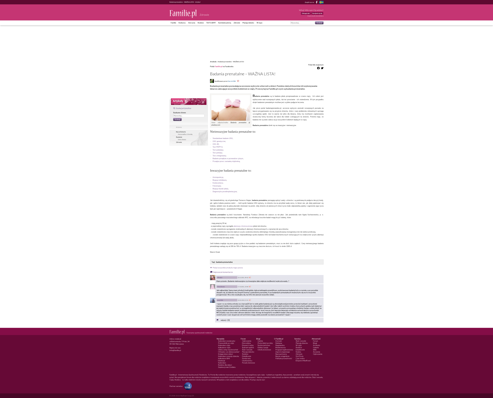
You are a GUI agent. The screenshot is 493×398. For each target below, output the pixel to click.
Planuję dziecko (248, 23)
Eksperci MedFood (303, 360)
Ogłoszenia (246, 341)
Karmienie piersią (224, 23)
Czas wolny (300, 358)
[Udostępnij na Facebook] (318, 68)
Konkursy (182, 23)
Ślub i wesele (247, 350)
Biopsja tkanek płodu (220, 189)
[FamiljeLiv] (321, 2)
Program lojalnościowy (284, 350)
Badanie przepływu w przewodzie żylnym (228, 158)
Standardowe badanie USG (223, 138)
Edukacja (221, 360)
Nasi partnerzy (281, 354)
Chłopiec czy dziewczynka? (228, 352)
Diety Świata (182, 139)
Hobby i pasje (263, 347)
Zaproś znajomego (282, 352)
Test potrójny (217, 153)
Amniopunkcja (218, 177)
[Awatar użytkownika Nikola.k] (212, 277)
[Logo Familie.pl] (183, 14)
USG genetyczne (219, 141)
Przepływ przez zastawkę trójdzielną (226, 161)
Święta (298, 352)
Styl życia (191, 23)
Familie (173, 23)
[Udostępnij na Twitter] (322, 68)
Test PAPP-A (217, 147)
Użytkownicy (247, 360)
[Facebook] (317, 2)
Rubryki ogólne (248, 347)
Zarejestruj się (317, 13)
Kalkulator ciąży (224, 347)
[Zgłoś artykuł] (238, 81)
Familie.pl (218, 66)
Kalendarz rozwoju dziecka (228, 356)
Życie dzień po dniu (265, 343)
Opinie (260, 341)
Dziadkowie (246, 356)
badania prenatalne (224, 262)
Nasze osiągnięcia (282, 356)
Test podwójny (218, 150)
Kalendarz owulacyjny (226, 341)
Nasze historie (181, 132)
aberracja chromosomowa (243, 226)
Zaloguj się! (306, 13)
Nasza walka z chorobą (185, 134)
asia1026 (220, 300)
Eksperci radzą (247, 345)
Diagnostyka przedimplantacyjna (225, 192)
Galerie (316, 347)
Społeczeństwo (264, 345)
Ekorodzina (246, 343)
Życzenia (316, 352)
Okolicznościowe (264, 350)
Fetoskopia (217, 186)
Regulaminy (280, 345)
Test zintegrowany (219, 156)
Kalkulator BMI (224, 358)
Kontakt (278, 341)
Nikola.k (219, 277)
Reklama (278, 343)
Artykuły (179, 127)
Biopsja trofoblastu (219, 180)
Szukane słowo (179, 112)
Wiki (314, 350)
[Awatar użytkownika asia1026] (212, 300)
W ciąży (259, 23)
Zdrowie (237, 23)
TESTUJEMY (211, 23)
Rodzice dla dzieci (225, 365)
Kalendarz (222, 363)
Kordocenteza (218, 183)
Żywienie (179, 137)
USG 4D (216, 144)
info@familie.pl (175, 350)
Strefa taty (246, 358)
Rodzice (201, 23)
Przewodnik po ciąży (226, 343)
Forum (315, 341)
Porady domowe (248, 363)
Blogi (315, 343)
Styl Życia (299, 356)
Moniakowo (221, 286)
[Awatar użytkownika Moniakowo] (212, 286)
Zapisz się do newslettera (315, 16)
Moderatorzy (280, 347)
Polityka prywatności (283, 358)
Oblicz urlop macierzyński (228, 350)
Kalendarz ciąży (224, 345)
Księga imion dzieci (225, 354)
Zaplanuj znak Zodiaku (227, 367)
